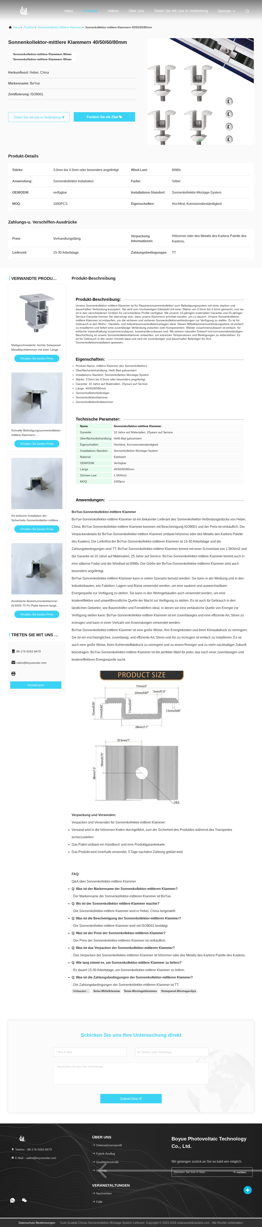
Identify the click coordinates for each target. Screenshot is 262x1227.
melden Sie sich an (242, 1172)
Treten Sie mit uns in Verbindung (181, 11)
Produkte (90, 11)
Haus (68, 11)
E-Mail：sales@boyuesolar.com (35, 1158)
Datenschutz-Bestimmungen (37, 1222)
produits (29, 27)
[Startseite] (24, 10)
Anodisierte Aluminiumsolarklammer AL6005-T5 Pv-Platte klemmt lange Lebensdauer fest (34, 605)
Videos (113, 11)
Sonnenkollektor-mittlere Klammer (60, 27)
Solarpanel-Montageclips (178, 991)
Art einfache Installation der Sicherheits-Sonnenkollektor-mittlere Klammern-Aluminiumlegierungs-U (34, 520)
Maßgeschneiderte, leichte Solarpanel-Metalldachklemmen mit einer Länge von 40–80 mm (36, 349)
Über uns (136, 11)
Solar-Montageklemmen (140, 991)
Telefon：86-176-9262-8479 (33, 1149)
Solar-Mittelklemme (106, 991)
